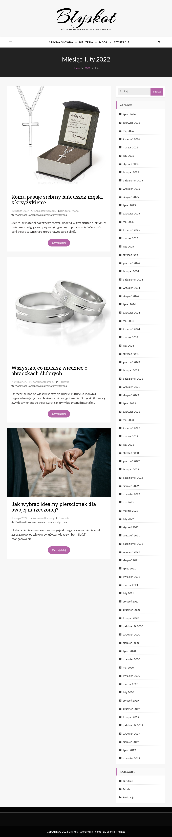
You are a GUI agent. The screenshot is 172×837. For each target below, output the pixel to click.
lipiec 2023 (129, 403)
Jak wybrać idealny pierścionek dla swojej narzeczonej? (53, 506)
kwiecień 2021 (131, 576)
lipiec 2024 (129, 304)
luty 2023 (128, 444)
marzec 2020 (130, 684)
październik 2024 (133, 279)
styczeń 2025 (131, 254)
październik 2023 (133, 378)
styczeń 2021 (131, 601)
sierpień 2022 (131, 485)
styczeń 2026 (131, 163)
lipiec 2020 (129, 651)
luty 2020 (128, 692)
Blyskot (86, 16)
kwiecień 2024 (131, 329)
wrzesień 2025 (131, 188)
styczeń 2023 (131, 452)
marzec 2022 (130, 510)
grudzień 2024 (131, 263)
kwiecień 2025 (131, 229)
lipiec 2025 (129, 205)
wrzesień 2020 (131, 634)
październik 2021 (133, 543)
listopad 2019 (131, 717)
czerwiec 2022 (131, 494)
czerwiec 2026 (131, 122)
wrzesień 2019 (131, 733)
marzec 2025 (130, 238)
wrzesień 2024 (131, 287)
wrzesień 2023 (131, 386)
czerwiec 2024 (131, 312)
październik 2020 (133, 626)
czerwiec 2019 (131, 758)
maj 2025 (128, 221)
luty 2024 (128, 345)
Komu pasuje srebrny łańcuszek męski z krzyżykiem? (57, 199)
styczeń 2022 (131, 527)
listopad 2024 (131, 271)
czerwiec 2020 (131, 659)
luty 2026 (128, 155)
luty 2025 (128, 246)
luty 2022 (128, 518)
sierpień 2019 (131, 741)
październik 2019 (133, 725)
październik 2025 (133, 180)
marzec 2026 (130, 147)
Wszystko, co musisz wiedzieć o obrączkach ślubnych (49, 370)
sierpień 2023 (131, 395)
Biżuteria (86, 42)
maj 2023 (128, 419)
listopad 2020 (131, 617)
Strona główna (61, 42)
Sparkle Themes (116, 831)
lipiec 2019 (129, 750)
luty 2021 (128, 593)
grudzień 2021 (131, 535)
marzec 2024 (130, 337)
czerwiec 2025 (131, 213)
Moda (103, 42)
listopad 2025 (131, 172)
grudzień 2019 (131, 708)
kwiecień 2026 (131, 139)
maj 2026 (128, 130)
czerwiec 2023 (131, 411)
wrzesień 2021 (131, 551)
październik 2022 (133, 477)
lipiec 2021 (129, 568)
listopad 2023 (131, 370)
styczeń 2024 (131, 353)
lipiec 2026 (129, 114)
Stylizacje (121, 42)
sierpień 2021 (131, 560)
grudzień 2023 (131, 362)
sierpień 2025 (131, 196)
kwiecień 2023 (131, 428)
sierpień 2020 (131, 642)
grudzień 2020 (131, 609)
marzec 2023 (130, 436)
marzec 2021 (130, 584)
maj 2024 (128, 320)
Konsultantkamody (45, 210)
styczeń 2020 (131, 700)
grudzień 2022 (131, 461)
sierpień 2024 (131, 296)
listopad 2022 (131, 469)
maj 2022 (128, 502)
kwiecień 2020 (131, 675)
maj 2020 (128, 667)
